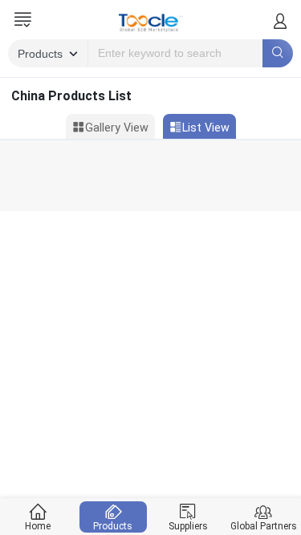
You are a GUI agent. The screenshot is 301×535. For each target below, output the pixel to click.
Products (112, 526)
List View (206, 128)
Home (38, 526)
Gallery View (116, 128)
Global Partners (263, 526)
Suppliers (188, 526)
